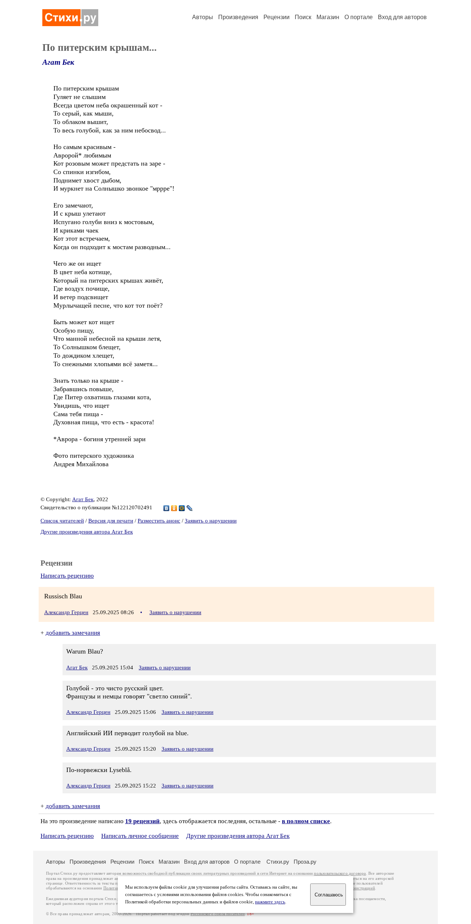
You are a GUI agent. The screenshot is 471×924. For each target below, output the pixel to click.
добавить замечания (73, 632)
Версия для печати (110, 521)
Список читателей (62, 521)
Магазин (327, 17)
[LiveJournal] (190, 508)
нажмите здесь (270, 901)
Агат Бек (58, 62)
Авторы (202, 17)
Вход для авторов (402, 17)
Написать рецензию (67, 575)
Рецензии (276, 17)
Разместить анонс (159, 521)
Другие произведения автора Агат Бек (86, 532)
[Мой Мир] (182, 508)
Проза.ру (305, 861)
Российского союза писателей (218, 914)
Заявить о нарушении (211, 521)
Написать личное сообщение (140, 835)
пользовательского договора (340, 873)
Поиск (303, 17)
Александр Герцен (66, 612)
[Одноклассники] (174, 508)
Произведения (238, 17)
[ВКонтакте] (166, 508)
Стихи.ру (277, 861)
